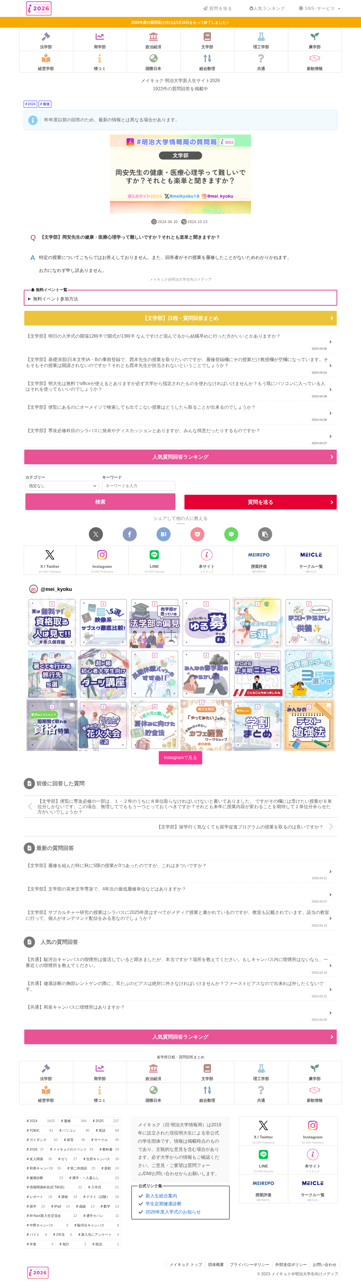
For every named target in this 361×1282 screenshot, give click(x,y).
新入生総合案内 (161, 1195)
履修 (46, 104)
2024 (32, 104)
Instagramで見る (180, 757)
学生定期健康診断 (164, 1203)
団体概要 (216, 1264)
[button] (265, 534)
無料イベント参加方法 (55, 298)
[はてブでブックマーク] (164, 534)
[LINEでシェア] (231, 534)
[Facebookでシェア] (130, 534)
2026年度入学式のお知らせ (173, 1212)
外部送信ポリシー (291, 1264)
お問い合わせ (324, 1264)
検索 (100, 502)
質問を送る (260, 502)
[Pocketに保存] (197, 534)
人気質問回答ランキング (180, 457)
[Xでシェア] (96, 534)
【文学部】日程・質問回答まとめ (180, 318)
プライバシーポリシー (249, 1264)
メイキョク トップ (186, 1264)
